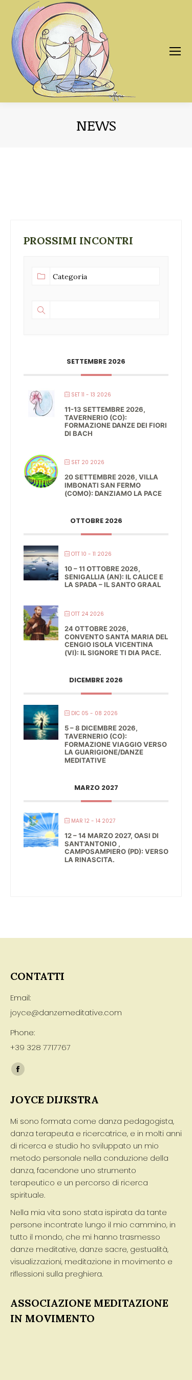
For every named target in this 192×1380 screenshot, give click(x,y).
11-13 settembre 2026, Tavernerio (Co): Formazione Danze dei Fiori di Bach (116, 421)
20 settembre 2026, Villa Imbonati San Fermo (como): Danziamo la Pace (113, 485)
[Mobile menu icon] (175, 51)
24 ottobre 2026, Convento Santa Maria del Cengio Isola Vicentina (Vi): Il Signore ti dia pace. (116, 640)
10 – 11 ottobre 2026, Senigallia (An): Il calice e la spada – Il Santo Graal (114, 576)
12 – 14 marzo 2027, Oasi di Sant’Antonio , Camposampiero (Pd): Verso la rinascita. (116, 847)
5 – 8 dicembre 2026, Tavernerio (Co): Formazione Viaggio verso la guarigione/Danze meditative (116, 744)
